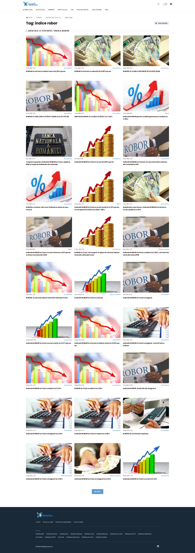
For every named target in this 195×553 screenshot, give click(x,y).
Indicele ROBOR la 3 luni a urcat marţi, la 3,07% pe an (48, 343)
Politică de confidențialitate (63, 522)
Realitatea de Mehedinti (144, 534)
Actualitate (68, 68)
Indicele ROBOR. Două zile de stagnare (139, 388)
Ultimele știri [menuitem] (28, 10)
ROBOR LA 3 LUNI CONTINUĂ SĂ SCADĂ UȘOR (141, 71)
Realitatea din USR (130, 534)
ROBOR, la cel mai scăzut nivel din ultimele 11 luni (47, 298)
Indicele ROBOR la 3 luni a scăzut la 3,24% (43, 388)
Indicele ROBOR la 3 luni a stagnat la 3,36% (44, 479)
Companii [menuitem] (51, 10)
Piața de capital (163, 249)
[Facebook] (171, 4)
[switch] (165, 4)
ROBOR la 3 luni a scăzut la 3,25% (88, 388)
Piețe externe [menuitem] (97, 10)
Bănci (167, 113)
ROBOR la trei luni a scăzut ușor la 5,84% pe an (45, 71)
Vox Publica (39, 537)
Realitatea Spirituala (76, 534)
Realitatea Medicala (102, 534)
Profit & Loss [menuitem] (62, 10)
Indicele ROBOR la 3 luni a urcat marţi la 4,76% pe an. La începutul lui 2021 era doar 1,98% (96, 208)
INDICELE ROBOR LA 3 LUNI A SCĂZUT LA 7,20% (93, 116)
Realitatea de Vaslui (87, 537)
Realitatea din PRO (50, 537)
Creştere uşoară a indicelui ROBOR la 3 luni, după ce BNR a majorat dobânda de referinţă (48, 163)
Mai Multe (97, 492)
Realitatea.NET (40, 534)
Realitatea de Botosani (73, 537)
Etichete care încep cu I (53, 17)
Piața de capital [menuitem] (83, 10)
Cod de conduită (78, 522)
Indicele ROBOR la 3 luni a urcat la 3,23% (140, 479)
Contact (38, 522)
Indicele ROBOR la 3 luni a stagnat (137, 298)
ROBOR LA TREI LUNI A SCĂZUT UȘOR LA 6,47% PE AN (47, 116)
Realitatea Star (64, 534)
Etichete (39, 17)
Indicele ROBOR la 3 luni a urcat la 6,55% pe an (94, 162)
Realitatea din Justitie (116, 534)
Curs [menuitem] (106, 10)
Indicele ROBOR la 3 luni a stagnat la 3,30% (44, 434)
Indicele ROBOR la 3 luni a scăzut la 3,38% (92, 434)
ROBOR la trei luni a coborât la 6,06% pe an (92, 71)
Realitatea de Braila (101, 537)
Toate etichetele (162, 23)
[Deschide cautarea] (158, 4)
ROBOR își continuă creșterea (135, 434)
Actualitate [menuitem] (40, 10)
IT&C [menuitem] (72, 10)
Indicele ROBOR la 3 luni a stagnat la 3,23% (92, 479)
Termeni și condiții (48, 522)
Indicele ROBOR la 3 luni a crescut (88, 298)
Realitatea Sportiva (52, 534)
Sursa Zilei (61, 537)
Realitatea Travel (89, 534)
